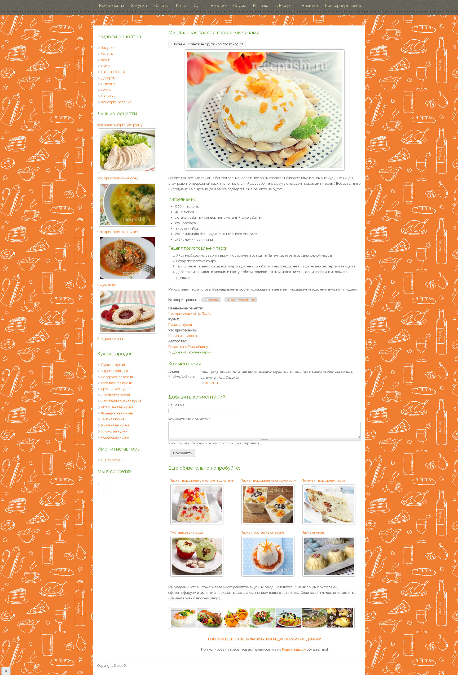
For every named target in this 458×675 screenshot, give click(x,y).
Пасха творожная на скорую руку (268, 480)
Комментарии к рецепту (189, 419)
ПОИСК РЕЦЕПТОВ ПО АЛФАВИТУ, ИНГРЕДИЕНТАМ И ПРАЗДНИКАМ (264, 639)
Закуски (139, 5)
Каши (181, 5)
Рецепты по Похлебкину (188, 347)
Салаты (161, 5)
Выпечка (261, 5)
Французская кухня (117, 413)
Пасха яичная (313, 532)
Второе (218, 5)
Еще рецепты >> (110, 339)
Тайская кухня (113, 419)
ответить (212, 383)
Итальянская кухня (117, 407)
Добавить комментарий (192, 352)
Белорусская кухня (117, 377)
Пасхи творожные (241, 300)
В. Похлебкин (112, 460)
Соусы (239, 5)
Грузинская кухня (115, 389)
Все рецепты (111, 5)
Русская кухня (180, 325)
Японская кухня (114, 431)
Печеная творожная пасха (323, 480)
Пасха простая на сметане (262, 532)
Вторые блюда (113, 72)
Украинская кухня (116, 371)
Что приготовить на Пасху (189, 313)
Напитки (310, 5)
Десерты (285, 5)
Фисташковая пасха (186, 532)
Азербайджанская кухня (121, 401)
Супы (198, 5)
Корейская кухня (115, 437)
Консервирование (343, 5)
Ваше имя (176, 405)
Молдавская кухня (116, 383)
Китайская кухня (115, 425)
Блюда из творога (182, 336)
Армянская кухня (115, 395)
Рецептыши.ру (294, 649)
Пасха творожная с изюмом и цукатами (202, 480)
